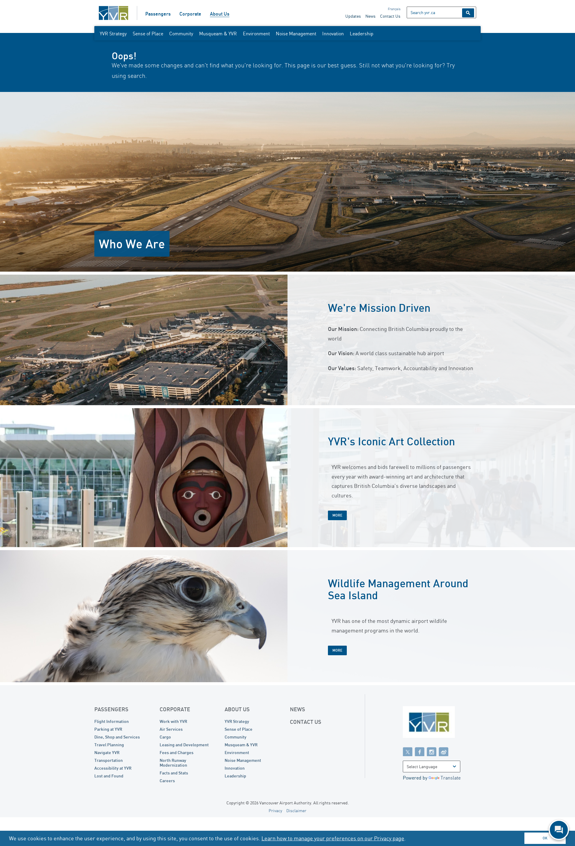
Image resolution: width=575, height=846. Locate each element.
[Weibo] (443, 751)
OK (545, 838)
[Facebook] (419, 751)
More (337, 515)
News (370, 16)
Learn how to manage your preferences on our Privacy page (332, 838)
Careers (167, 780)
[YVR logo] (442, 723)
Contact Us (390, 16)
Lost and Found (108, 775)
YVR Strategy (113, 34)
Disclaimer (296, 810)
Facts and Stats (174, 772)
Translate (451, 778)
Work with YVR (173, 721)
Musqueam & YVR (218, 34)
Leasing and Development (184, 744)
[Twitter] (407, 751)
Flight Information (111, 721)
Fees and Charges (176, 752)
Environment (256, 34)
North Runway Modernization (173, 763)
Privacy (275, 810)
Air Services (171, 729)
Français (394, 9)
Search (468, 12)
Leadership (361, 34)
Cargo (165, 736)
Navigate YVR (106, 752)
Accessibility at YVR (112, 768)
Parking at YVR (108, 729)
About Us (219, 14)
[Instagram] (431, 751)
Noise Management (296, 34)
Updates (353, 16)
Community (181, 34)
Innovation (333, 34)
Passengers (158, 14)
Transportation (108, 760)
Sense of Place (148, 34)
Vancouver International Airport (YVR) (113, 13)
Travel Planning (109, 744)
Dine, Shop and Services (117, 736)
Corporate (190, 14)
